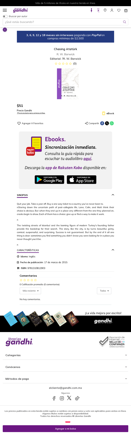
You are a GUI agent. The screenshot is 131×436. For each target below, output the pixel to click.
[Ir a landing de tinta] (91, 11)
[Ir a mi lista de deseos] (119, 11)
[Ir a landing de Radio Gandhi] (98, 11)
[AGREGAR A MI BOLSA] (65, 428)
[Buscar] (124, 21)
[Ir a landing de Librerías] (105, 11)
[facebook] (102, 123)
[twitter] (107, 123)
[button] (5, 10)
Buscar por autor (18, 16)
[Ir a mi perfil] (112, 11)
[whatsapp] (112, 123)
